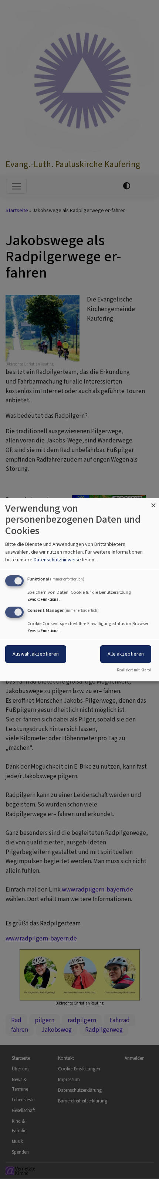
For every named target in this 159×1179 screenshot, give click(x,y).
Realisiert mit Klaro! (134, 670)
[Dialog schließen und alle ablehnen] (153, 502)
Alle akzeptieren (126, 654)
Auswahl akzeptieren (36, 654)
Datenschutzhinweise (57, 559)
